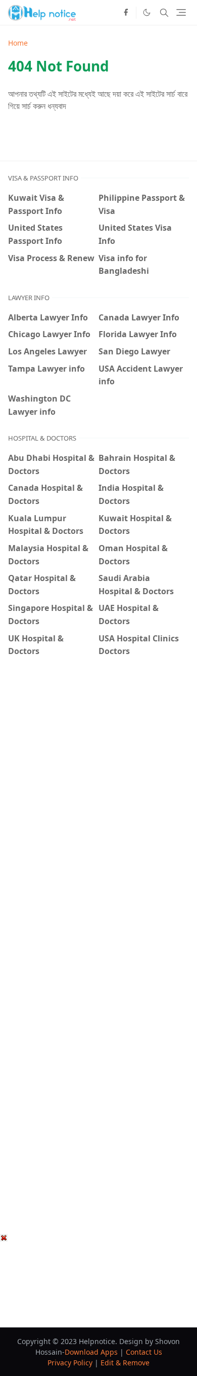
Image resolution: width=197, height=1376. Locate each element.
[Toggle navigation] (181, 12)
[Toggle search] (164, 13)
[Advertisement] (98, 772)
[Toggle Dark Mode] (146, 12)
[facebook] (126, 13)
